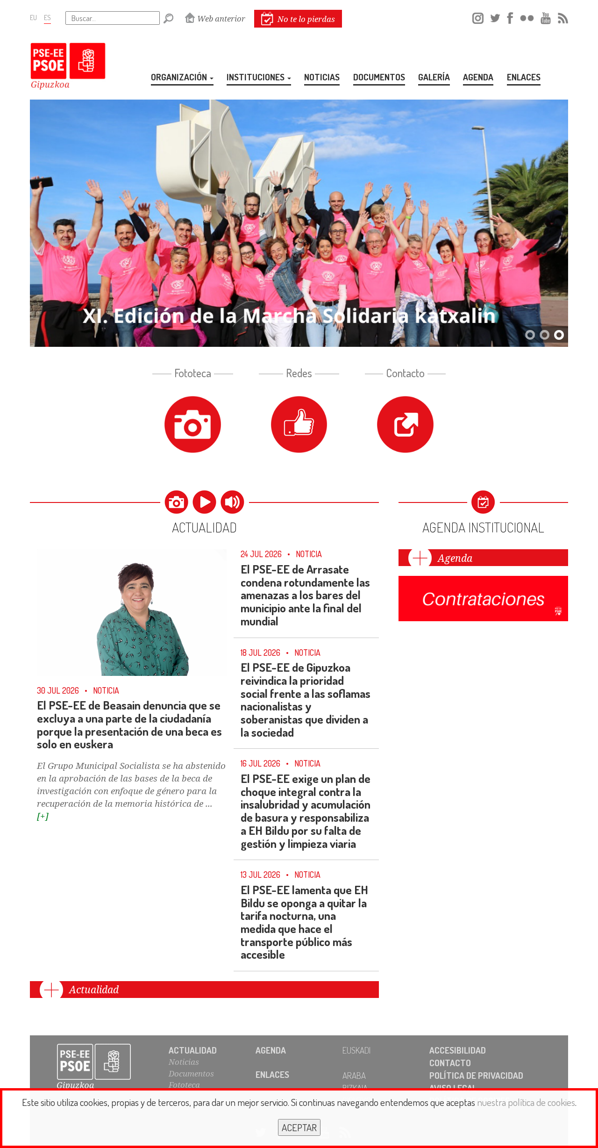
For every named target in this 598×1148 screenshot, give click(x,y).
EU (33, 17)
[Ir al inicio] (104, 1067)
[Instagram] (477, 16)
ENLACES (524, 77)
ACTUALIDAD (193, 1050)
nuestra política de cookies (526, 1102)
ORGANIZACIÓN (180, 77)
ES (47, 17)
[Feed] (563, 16)
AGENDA (478, 77)
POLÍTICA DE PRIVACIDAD (476, 1075)
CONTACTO (450, 1062)
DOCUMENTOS (379, 77)
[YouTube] (546, 16)
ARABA (354, 1075)
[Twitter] (495, 16)
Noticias (184, 1061)
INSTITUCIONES (256, 77)
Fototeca (184, 1084)
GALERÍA (434, 77)
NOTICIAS (322, 77)
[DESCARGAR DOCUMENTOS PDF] (483, 596)
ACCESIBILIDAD (457, 1050)
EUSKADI (356, 1050)
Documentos (191, 1073)
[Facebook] (510, 16)
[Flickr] (527, 16)
